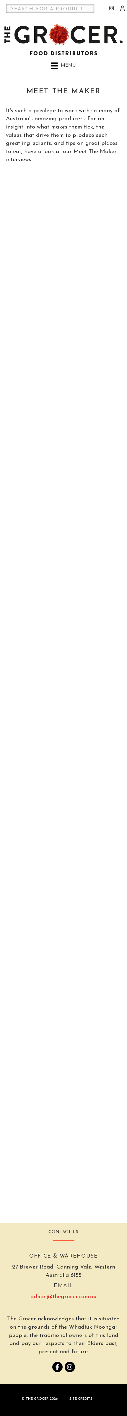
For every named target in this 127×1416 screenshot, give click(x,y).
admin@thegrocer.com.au (63, 1297)
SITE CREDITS (80, 1399)
